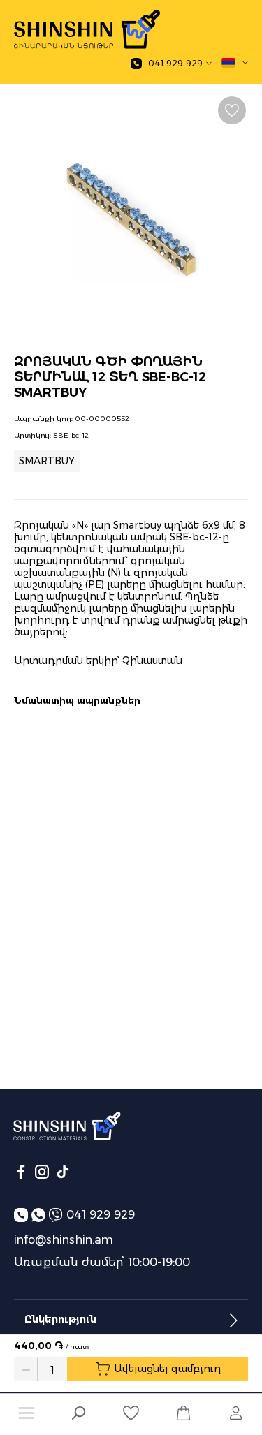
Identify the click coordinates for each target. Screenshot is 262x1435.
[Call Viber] (57, 1214)
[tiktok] (63, 1172)
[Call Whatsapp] (40, 1214)
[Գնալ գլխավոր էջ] (87, 29)
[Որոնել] (78, 1414)
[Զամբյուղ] (183, 1413)
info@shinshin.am (63, 1239)
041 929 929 (100, 1214)
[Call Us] (22, 1214)
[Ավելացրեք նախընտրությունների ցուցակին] (232, 110)
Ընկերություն (60, 1319)
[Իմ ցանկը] (131, 1413)
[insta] (42, 1172)
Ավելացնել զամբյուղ (166, 1368)
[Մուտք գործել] (236, 1413)
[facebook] (21, 1172)
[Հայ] (234, 62)
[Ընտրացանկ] (26, 1413)
